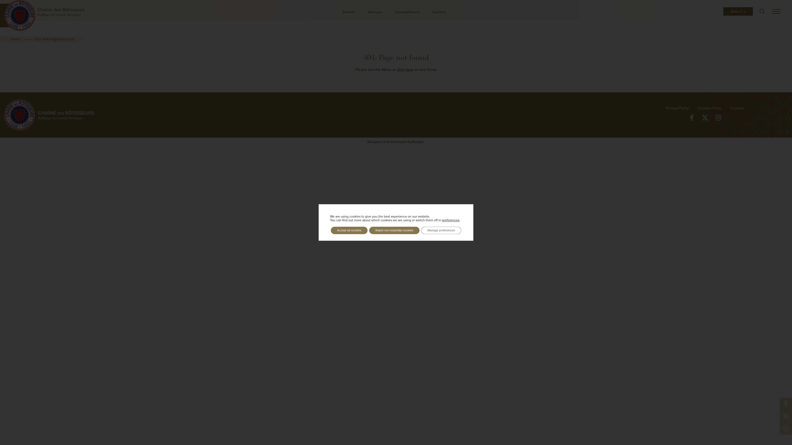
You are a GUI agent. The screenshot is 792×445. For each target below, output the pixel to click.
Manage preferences (441, 230)
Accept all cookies (349, 230)
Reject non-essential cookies (394, 230)
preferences (450, 220)
